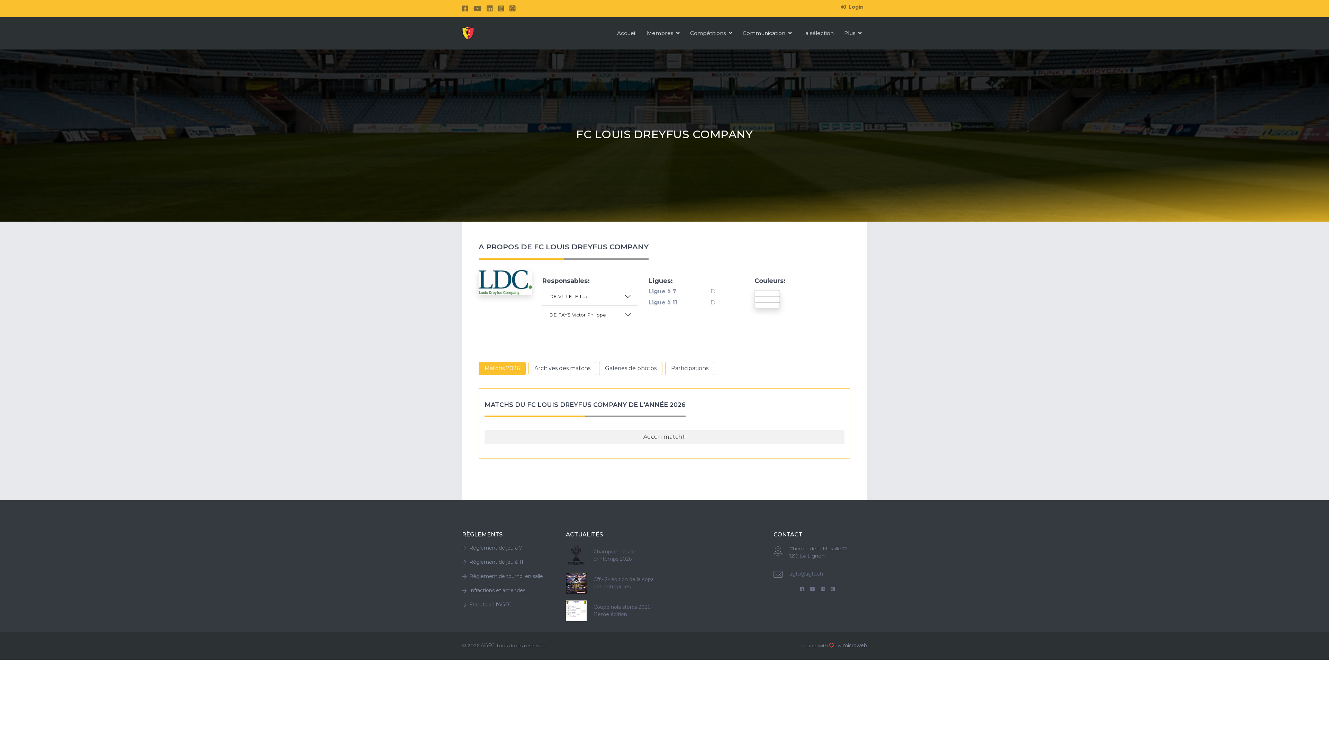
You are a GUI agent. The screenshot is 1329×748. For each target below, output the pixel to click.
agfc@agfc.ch (806, 574)
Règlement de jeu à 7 (495, 548)
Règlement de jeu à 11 (496, 562)
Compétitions (708, 33)
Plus (850, 33)
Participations (689, 368)
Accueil (626, 33)
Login (855, 7)
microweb (855, 645)
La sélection (818, 33)
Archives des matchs (562, 368)
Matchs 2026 (502, 368)
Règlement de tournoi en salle (506, 576)
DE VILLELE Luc (568, 296)
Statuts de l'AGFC (490, 605)
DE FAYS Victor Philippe (577, 315)
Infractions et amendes (497, 590)
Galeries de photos (631, 368)
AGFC (488, 645)
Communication (765, 33)
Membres (661, 33)
